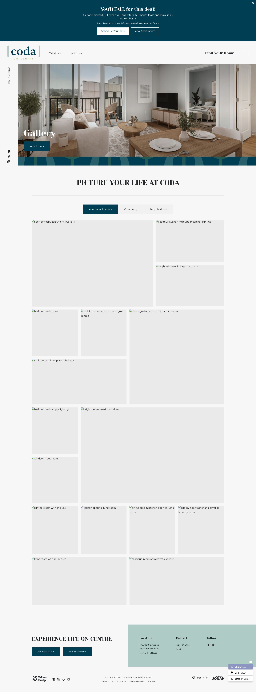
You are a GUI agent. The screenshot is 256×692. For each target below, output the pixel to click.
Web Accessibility (137, 681)
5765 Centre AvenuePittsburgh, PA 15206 (149, 647)
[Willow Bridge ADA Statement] (63, 679)
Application (121, 681)
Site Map (151, 681)
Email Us (180, 649)
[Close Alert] (253, 3)
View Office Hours (148, 653)
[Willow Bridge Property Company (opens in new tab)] (39, 678)
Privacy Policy (107, 681)
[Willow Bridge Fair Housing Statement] (58, 679)
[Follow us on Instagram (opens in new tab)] (9, 162)
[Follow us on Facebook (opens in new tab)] (9, 157)
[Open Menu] (245, 53)
